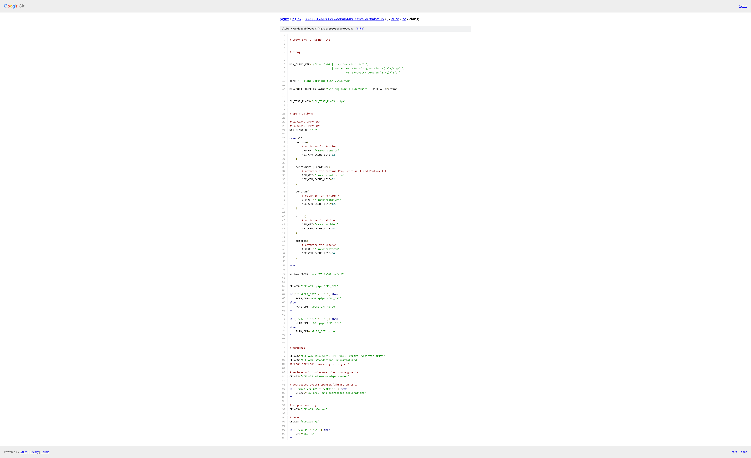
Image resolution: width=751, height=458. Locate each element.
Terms (45, 452)
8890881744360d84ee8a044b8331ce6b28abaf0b (344, 19)
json (744, 452)
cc (404, 19)
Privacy (34, 452)
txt (734, 452)
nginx (284, 19)
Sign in (743, 6)
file (360, 28)
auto (395, 19)
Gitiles (23, 452)
